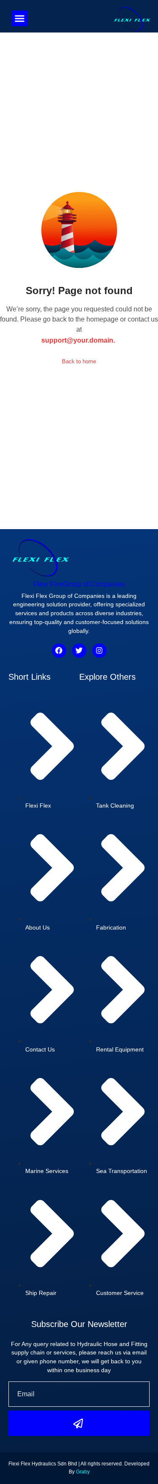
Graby (83, 1472)
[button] (20, 19)
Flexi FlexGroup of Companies (79, 584)
